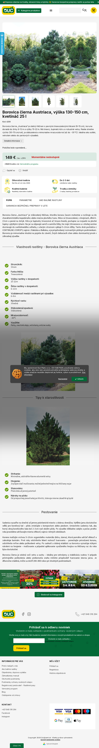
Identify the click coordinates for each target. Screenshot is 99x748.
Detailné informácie (12, 139)
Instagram (29, 612)
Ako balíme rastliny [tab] (50, 199)
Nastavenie (61, 379)
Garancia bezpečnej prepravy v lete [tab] (27, 204)
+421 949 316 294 (87, 612)
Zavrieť (31, 168)
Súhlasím (79, 379)
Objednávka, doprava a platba (14, 671)
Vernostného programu (29, 163)
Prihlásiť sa (20, 646)
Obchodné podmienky (11, 677)
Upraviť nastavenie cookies (49, 737)
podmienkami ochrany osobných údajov (58, 639)
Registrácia (53, 668)
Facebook (23, 612)
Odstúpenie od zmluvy (11, 693)
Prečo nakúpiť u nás (10, 664)
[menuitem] (28, 10)
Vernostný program (10, 687)
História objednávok (57, 671)
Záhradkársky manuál (10, 674)
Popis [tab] (9, 199)
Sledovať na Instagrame (50, 593)
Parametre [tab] (25, 199)
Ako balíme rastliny (9, 667)
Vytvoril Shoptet (51, 741)
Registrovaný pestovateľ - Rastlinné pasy (18, 684)
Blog (3, 690)
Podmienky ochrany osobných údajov (17, 680)
